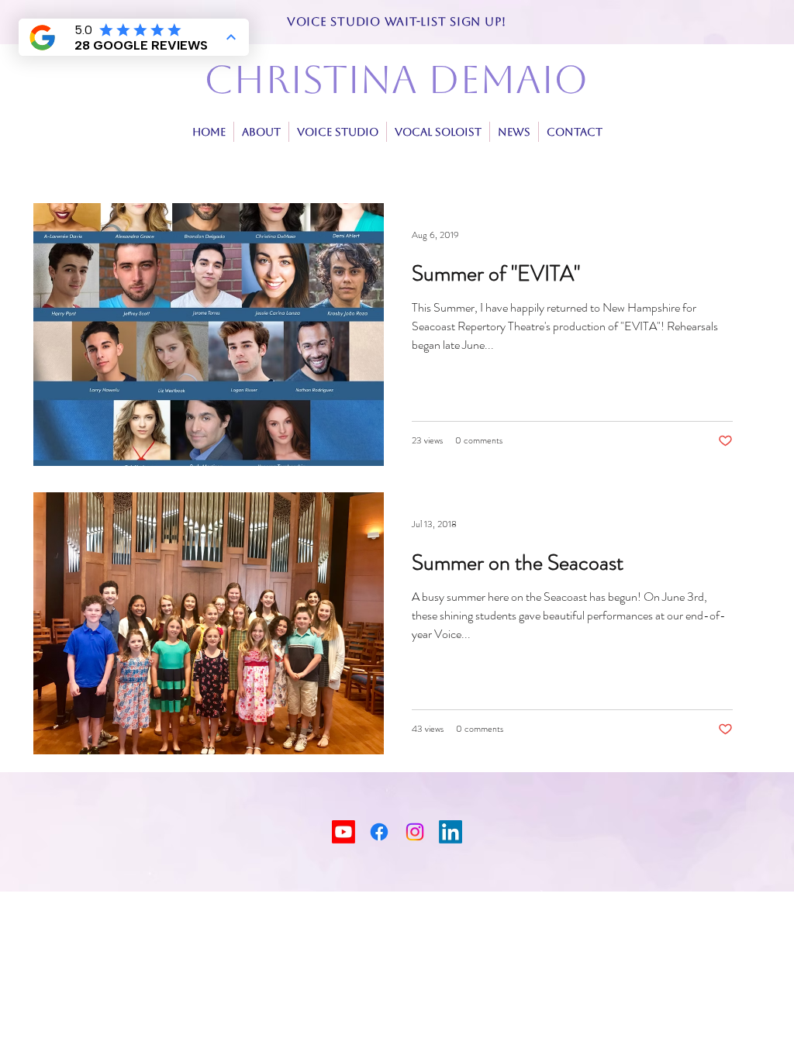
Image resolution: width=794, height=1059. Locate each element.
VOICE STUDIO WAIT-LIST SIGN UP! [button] (396, 21)
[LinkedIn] (450, 831)
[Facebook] (379, 831)
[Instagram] (414, 831)
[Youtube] (343, 831)
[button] (438, 132)
